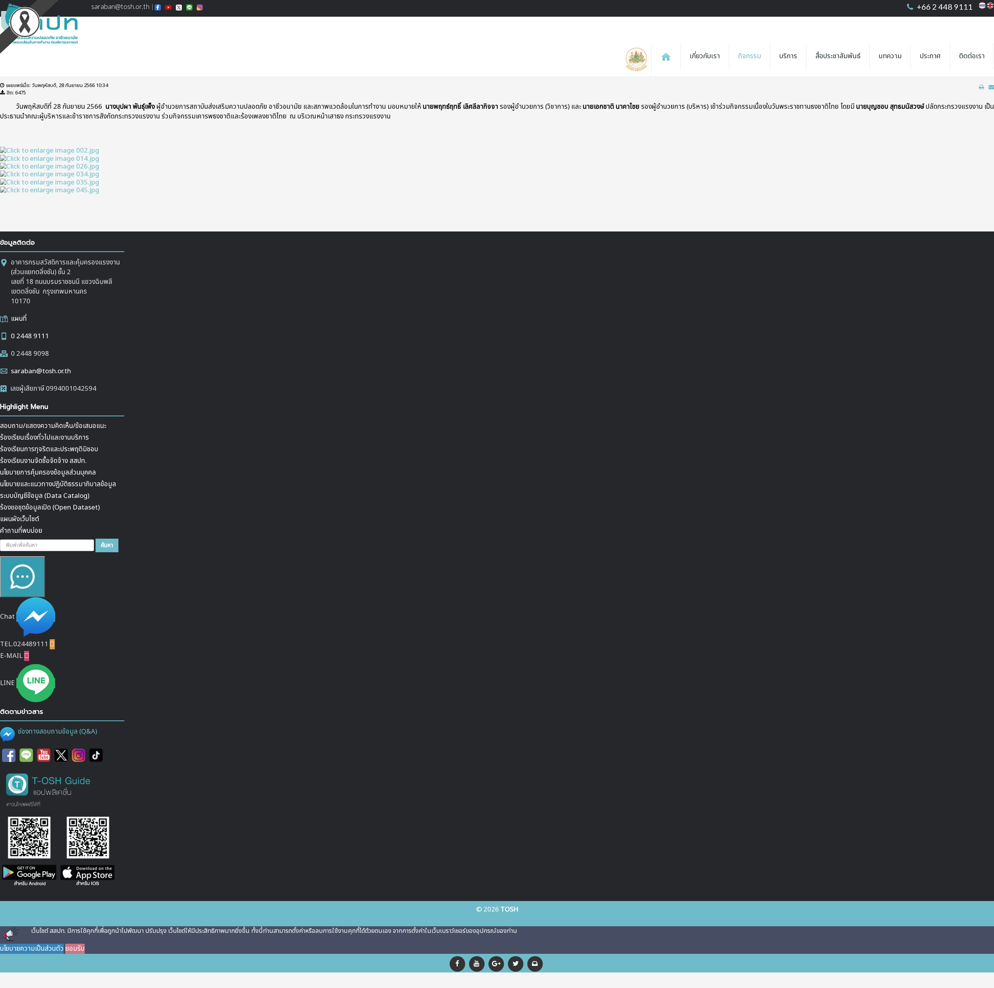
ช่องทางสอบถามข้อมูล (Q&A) (57, 732)
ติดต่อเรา (972, 56)
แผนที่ (19, 319)
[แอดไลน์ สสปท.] (26, 755)
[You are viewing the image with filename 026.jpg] (49, 167)
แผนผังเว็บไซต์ (19, 519)
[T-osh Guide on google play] (29, 852)
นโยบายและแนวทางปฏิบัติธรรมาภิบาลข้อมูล (58, 484)
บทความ (890, 56)
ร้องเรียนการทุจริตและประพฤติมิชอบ (49, 449)
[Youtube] (43, 755)
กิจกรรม (749, 56)
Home (666, 56)
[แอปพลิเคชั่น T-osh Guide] (48, 789)
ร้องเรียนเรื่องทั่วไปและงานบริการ (44, 438)
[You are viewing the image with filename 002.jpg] (49, 151)
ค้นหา (107, 545)
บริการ (788, 56)
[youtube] (477, 964)
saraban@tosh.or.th (41, 371)
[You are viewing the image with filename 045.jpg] (49, 190)
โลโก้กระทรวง (638, 60)
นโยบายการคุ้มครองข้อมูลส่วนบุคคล (48, 473)
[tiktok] (96, 755)
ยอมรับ (75, 949)
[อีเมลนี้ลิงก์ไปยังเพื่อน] (991, 87)
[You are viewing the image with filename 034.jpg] (49, 174)
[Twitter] (515, 964)
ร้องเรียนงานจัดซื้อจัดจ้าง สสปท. (43, 461)
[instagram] (78, 755)
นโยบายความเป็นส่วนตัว (32, 949)
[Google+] (496, 964)
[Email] (535, 964)
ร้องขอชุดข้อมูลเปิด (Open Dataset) (50, 508)
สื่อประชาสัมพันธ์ (837, 56)
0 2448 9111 (30, 336)
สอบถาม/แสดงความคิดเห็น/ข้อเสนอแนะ (53, 426)
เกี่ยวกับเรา (705, 56)
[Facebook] (457, 964)
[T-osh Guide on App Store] (87, 852)
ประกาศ (930, 56)
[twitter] (61, 755)
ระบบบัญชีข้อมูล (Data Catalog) (44, 496)
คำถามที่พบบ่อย (21, 531)
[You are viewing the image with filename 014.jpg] (49, 158)
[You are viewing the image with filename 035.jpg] (49, 182)
